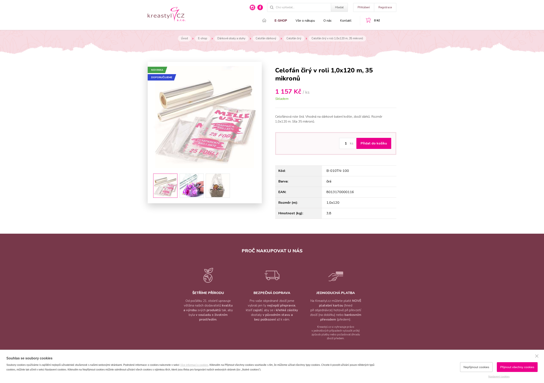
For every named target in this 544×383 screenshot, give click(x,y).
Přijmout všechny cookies (517, 367)
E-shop (281, 20)
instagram (252, 7)
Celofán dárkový (266, 38)
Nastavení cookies (499, 376)
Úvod (184, 38)
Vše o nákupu (305, 20)
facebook (260, 7)
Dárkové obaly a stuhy (231, 38)
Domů (264, 20)
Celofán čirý (293, 38)
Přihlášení (364, 7)
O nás (327, 20)
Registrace (385, 7)
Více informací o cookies (194, 364)
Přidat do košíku (374, 143)
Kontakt (345, 20)
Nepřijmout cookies (476, 367)
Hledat (339, 7)
